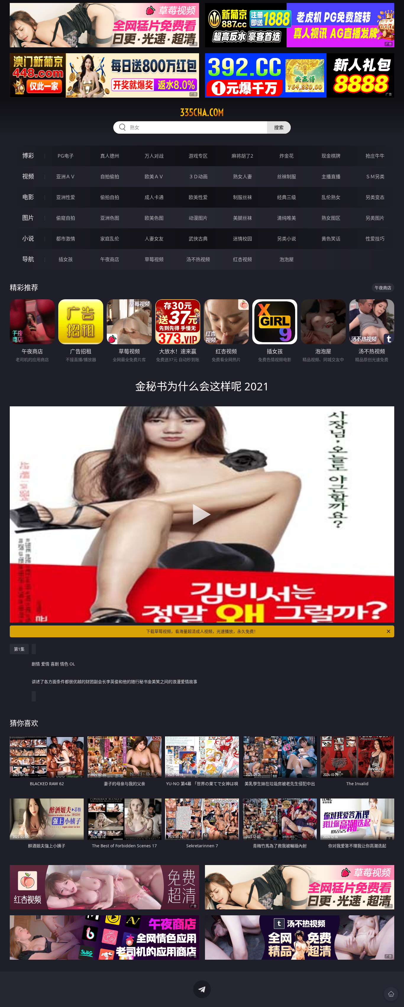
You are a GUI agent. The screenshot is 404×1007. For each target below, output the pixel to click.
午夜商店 (109, 259)
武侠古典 (198, 238)
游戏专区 (198, 156)
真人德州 (109, 156)
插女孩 (66, 259)
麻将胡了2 (242, 156)
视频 (28, 176)
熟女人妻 (242, 176)
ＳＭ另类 (375, 176)
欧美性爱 (198, 197)
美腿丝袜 (242, 218)
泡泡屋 (286, 259)
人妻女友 (154, 238)
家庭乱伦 (109, 238)
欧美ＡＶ (154, 176)
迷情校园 (242, 238)
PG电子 (66, 156)
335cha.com (202, 112)
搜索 (279, 127)
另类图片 (375, 218)
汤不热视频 (198, 259)
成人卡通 (154, 197)
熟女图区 (330, 218)
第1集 (19, 649)
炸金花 (286, 156)
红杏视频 (242, 259)
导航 (28, 259)
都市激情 (65, 238)
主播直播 (330, 176)
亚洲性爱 (65, 197)
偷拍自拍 (109, 197)
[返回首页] (391, 994)
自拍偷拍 (109, 176)
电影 (28, 197)
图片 (28, 218)
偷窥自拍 (65, 218)
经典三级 (286, 197)
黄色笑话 (330, 238)
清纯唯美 (286, 218)
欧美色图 (154, 218)
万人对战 (154, 156)
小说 (28, 239)
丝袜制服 (286, 176)
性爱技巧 (375, 238)
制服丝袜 (242, 197)
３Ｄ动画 (198, 176)
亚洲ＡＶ (65, 176)
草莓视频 (154, 259)
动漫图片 (198, 218)
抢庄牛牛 (375, 156)
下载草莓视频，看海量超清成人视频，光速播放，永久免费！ (202, 631)
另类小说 (286, 238)
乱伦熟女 (330, 197)
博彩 (28, 156)
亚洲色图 (109, 218)
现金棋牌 (330, 156)
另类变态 (375, 197)
